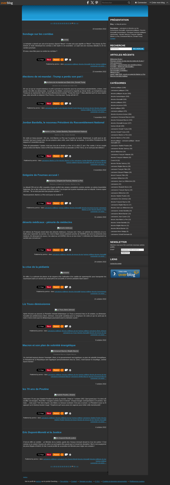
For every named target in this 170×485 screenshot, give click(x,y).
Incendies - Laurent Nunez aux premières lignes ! (126, 65)
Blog (112, 24)
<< (51, 23)
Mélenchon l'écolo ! (116, 59)
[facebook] (88, 2)
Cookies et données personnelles (115, 481)
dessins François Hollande (119, 157)
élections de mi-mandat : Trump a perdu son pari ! (53, 76)
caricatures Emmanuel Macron (61, 376)
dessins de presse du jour (85, 108)
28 (70, 23)
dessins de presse (71, 420)
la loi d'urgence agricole (117, 68)
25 (64, 23)
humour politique (101, 64)
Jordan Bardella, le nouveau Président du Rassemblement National (63, 122)
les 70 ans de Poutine (36, 389)
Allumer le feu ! (115, 72)
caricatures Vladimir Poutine (92, 418)
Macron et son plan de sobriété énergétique (49, 345)
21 (56, 23)
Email (112, 249)
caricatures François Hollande (120, 154)
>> (77, 23)
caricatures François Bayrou (120, 190)
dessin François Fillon (118, 175)
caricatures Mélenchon (118, 193)
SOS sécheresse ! (116, 63)
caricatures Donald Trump (53, 108)
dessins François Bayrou (119, 202)
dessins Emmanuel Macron (97, 376)
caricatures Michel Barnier (119, 213)
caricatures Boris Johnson (97, 331)
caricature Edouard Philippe (120, 172)
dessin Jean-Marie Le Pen (119, 219)
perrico (25, 477)
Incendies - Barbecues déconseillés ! (122, 66)
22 (58, 23)
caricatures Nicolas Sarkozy (120, 148)
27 (68, 23)
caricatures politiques (99, 160)
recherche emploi (115, 263)
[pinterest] (96, 2)
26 (66, 23)
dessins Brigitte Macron (118, 225)
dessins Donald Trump (69, 108)
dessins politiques (116, 102)
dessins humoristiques (99, 110)
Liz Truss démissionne (36, 304)
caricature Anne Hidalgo (118, 231)
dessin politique (116, 108)
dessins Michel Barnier (118, 228)
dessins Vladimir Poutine (119, 196)
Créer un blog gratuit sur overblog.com (125, 273)
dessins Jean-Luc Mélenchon (120, 207)
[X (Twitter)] (92, 2)
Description (114, 28)
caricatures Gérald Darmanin (120, 234)
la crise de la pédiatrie (36, 267)
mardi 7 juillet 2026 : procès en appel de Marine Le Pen (127, 74)
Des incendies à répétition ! (119, 70)
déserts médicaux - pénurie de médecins (47, 222)
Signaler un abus (86, 481)
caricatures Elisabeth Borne (120, 187)
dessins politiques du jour (70, 331)
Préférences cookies (137, 481)
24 (62, 23)
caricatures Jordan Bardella (83, 160)
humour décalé (115, 126)
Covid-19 (114, 160)
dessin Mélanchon (117, 151)
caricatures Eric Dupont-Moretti (67, 459)
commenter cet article (97, 66)
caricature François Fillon (119, 169)
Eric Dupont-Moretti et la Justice (42, 432)
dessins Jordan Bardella (118, 222)
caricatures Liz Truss (70, 333)
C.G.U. (97, 481)
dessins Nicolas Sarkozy (119, 163)
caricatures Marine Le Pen (50, 160)
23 (60, 23)
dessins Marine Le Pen (66, 160)
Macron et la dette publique (119, 76)
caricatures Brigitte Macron (79, 376)
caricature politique (117, 111)
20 (54, 23)
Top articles (64, 481)
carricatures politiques (71, 64)
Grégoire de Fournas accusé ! (41, 175)
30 (74, 23)
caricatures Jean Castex (119, 216)
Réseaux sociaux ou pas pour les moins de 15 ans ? (127, 61)
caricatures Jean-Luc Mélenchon (121, 181)
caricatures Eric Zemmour (119, 199)
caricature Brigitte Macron (119, 166)
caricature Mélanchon (118, 178)
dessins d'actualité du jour (87, 64)
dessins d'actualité (100, 108)
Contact (112, 38)
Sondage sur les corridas (38, 34)
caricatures (114, 184)
